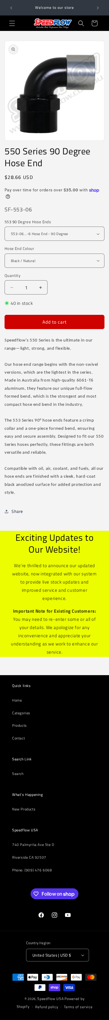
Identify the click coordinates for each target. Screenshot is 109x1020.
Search (18, 773)
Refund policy (46, 1007)
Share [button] (17, 511)
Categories (21, 713)
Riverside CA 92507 (29, 857)
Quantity (12, 275)
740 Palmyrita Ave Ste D (33, 844)
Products (19, 725)
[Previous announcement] (11, 8)
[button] (12, 23)
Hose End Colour (19, 248)
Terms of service (78, 1007)
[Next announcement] (97, 8)
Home (17, 700)
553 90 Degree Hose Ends (28, 222)
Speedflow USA (50, 998)
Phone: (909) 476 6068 (32, 870)
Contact (18, 738)
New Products (23, 809)
